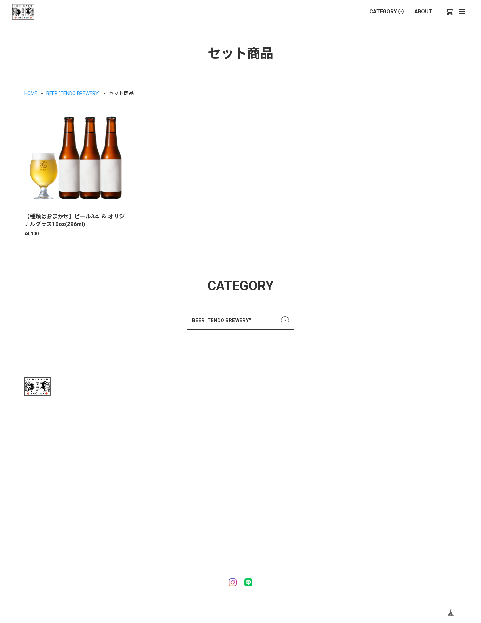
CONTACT (35, 541)
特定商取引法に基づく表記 (159, 516)
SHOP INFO (217, 456)
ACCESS (220, 465)
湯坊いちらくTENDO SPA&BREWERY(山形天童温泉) (180, 530)
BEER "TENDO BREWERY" (73, 93)
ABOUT (423, 12)
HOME (30, 93)
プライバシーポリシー (155, 505)
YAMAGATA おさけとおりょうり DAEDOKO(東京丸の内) (179, 547)
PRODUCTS (37, 518)
